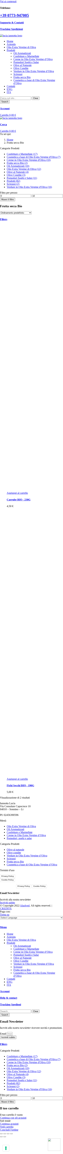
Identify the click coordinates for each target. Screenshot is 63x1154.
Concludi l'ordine (9, 1129)
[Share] (4, 1133)
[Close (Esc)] (1, 1133)
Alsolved (25, 905)
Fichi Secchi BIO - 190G (20, 785)
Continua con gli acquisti (13, 1117)
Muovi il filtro (7, 199)
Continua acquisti (9, 1123)
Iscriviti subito (7, 902)
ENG (9, 89)
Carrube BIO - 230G (18, 499)
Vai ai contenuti (8, 1)
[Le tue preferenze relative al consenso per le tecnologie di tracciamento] (6, 1148)
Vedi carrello (6, 1126)
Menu (3, 927)
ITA (9, 92)
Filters (3, 1044)
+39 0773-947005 (14, 15)
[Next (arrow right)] (4, 1136)
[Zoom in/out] (11, 1133)
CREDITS (5, 908)
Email (3, 1033)
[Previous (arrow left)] (1, 1136)
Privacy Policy (7, 876)
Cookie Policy (7, 880)
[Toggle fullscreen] (8, 1133)
